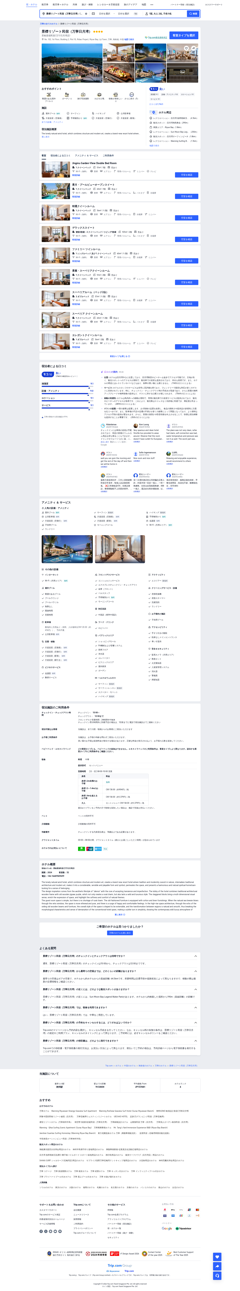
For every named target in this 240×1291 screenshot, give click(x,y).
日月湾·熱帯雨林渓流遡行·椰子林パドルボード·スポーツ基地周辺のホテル (71, 1155)
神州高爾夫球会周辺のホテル (171, 1160)
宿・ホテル (31, 4)
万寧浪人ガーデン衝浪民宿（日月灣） (172, 1122)
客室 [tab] (44, 155)
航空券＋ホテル (60, 4)
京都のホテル (132, 1187)
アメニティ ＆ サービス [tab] (86, 155)
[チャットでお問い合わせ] (217, 1276)
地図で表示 (154, 146)
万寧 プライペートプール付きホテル (55, 1177)
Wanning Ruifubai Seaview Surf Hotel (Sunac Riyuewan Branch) (126, 1111)
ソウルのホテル (46, 1187)
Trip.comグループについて (84, 1233)
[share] (217, 1266)
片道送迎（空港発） (106, 516)
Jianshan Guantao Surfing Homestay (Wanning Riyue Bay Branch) (67, 1133)
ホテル (118, 1066)
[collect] (217, 1257)
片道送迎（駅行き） (53, 660)
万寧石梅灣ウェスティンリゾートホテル (94, 1116)
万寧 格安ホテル (81, 1171)
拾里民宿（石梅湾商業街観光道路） (155, 1133)
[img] (72, 63)
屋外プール (50, 512)
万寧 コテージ (45, 1171)
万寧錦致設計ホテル (119, 1122)
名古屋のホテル (117, 1187)
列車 (75, 4)
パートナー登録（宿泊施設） (120, 1224)
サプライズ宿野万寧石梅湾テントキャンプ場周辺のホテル (111, 1160)
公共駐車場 (50, 516)
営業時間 (49, 615)
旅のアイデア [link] (130, 4)
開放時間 (49, 611)
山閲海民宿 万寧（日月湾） (142, 1122)
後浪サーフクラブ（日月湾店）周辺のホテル (144, 1155)
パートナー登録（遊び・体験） (121, 1233)
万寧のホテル (161, 1066)
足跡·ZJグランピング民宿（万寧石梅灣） (147, 1116)
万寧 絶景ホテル (98, 1171)
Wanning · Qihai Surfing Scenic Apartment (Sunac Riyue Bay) (65, 1128)
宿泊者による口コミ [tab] (61, 155)
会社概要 (77, 1210)
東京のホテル (61, 1187)
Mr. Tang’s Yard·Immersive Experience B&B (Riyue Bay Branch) (141, 1128)
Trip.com (109, 1066)
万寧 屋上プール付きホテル (85, 1177)
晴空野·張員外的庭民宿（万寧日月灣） (91, 1122)
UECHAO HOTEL (121, 1116)
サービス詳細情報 (47, 1224)
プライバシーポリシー (83, 1228)
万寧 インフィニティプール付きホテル (148, 1171)
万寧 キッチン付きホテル (118, 1171)
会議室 (152, 521)
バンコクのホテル (148, 1187)
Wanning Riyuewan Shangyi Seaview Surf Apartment (74, 1111)
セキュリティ (113, 1237)
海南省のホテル (145, 1066)
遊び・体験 (87, 4)
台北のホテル (178, 1187)
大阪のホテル (75, 1187)
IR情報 (110, 1210)
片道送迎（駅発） (105, 521)
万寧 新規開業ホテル (63, 1171)
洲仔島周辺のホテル (114, 1155)
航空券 (45, 4)
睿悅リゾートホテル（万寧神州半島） (55, 1122)
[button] (152, 4)
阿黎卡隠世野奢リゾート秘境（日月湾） (56, 1116)
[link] (183, 4)
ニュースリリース (81, 1214)
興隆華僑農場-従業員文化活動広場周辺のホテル (127, 1149)
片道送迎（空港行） (53, 521)
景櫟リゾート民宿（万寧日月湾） (67, 31)
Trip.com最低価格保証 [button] (157, 37)
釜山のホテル (164, 1187)
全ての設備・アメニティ (52, 122)
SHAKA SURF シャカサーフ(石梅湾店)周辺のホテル (61, 1160)
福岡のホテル (89, 1187)
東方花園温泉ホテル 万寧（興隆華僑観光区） (117, 1133)
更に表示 (45, 137)
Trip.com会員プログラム (118, 1214)
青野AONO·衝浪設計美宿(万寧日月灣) (172, 1111)
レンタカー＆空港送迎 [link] (108, 4)
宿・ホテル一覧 (114, 1228)
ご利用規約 (78, 1224)
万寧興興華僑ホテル (102, 1128)
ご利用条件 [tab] (108, 155)
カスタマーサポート (48, 1210)
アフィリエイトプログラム (119, 1219)
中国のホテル (130, 1066)
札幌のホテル (103, 1187)
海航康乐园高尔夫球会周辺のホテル (55, 1149)
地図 (144, 4)
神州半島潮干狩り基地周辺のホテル (88, 1149)
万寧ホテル (44, 1111)
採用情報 (77, 1219)
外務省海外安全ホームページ (52, 1219)
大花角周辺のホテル (148, 1160)
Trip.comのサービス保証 (49, 1214)
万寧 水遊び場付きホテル (110, 1177)
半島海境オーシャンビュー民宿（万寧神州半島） (60, 1139)
